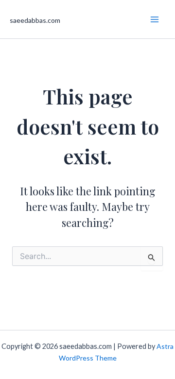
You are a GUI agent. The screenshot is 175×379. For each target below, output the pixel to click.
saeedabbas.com (35, 20)
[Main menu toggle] (154, 19)
